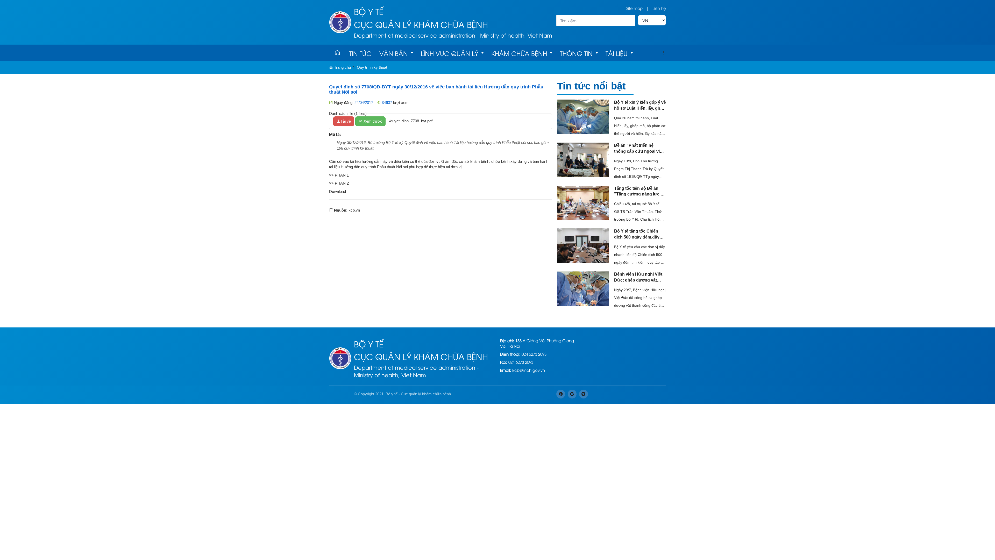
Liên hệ (659, 8)
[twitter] (583, 394)
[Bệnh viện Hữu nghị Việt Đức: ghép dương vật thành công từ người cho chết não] (583, 288)
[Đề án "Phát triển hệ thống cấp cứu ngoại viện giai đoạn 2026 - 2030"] (583, 159)
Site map (634, 8)
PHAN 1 (342, 175)
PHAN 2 (342, 183)
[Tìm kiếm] (629, 20)
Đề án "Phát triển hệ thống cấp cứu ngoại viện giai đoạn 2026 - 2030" (639, 149)
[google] (572, 394)
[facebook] (560, 394)
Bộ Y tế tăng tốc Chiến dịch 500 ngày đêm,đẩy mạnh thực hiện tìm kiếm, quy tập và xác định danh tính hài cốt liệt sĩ (639, 234)
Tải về (345, 121)
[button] (663, 53)
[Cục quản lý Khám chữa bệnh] (340, 21)
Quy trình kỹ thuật (372, 67)
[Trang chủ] (337, 52)
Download (337, 191)
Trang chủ (342, 67)
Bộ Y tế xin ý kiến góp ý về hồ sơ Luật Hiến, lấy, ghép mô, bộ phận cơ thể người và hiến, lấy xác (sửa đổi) (640, 105)
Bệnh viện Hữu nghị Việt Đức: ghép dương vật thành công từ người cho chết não (639, 277)
